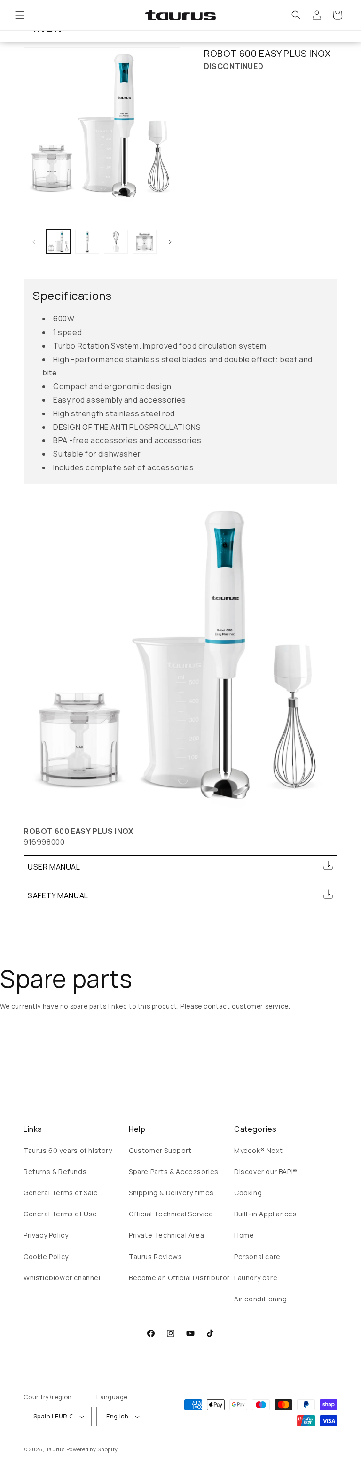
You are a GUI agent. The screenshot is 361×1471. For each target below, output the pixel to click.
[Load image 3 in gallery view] (116, 242)
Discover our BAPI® (266, 1171)
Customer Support (160, 1150)
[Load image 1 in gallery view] (59, 242)
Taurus (55, 1449)
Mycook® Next (258, 1150)
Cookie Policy (46, 1256)
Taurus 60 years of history (68, 1150)
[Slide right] (170, 242)
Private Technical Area (166, 1234)
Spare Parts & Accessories (174, 1171)
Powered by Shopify (92, 1449)
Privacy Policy (46, 1234)
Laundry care (255, 1277)
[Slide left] (34, 242)
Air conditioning (260, 1298)
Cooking (248, 1192)
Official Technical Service (171, 1213)
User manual (54, 867)
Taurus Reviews (155, 1256)
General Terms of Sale (61, 1192)
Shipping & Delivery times (171, 1192)
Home (244, 1234)
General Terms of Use (60, 1213)
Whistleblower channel (62, 1277)
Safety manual (58, 895)
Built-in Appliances (265, 1213)
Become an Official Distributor (179, 1277)
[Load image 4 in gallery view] (145, 242)
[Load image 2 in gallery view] (87, 242)
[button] (19, 15)
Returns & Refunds (55, 1171)
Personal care (257, 1256)
